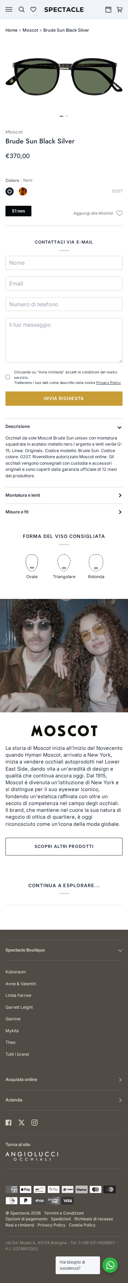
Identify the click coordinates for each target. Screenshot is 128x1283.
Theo (10, 1042)
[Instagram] (34, 1122)
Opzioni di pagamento (26, 1219)
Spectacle (20, 1213)
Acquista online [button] (21, 1079)
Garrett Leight (19, 1007)
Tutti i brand (17, 1054)
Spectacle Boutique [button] (25, 950)
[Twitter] (21, 1122)
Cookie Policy (82, 1225)
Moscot (30, 30)
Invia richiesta (64, 398)
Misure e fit (16, 511)
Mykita (12, 1030)
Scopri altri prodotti (64, 846)
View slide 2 (67, 116)
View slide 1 (61, 116)
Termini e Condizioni (64, 1213)
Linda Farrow (18, 995)
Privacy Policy (108, 383)
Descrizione (17, 426)
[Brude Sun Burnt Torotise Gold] (23, 191)
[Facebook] (8, 1122)
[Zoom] (64, 77)
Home (11, 30)
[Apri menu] (15, 9)
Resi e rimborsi (19, 1225)
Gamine (12, 1018)
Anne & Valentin (20, 983)
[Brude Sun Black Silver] (9, 191)
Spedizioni (61, 1219)
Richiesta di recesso (93, 1219)
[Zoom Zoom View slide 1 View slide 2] (64, 81)
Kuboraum (15, 971)
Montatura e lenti (22, 495)
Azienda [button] (13, 1099)
